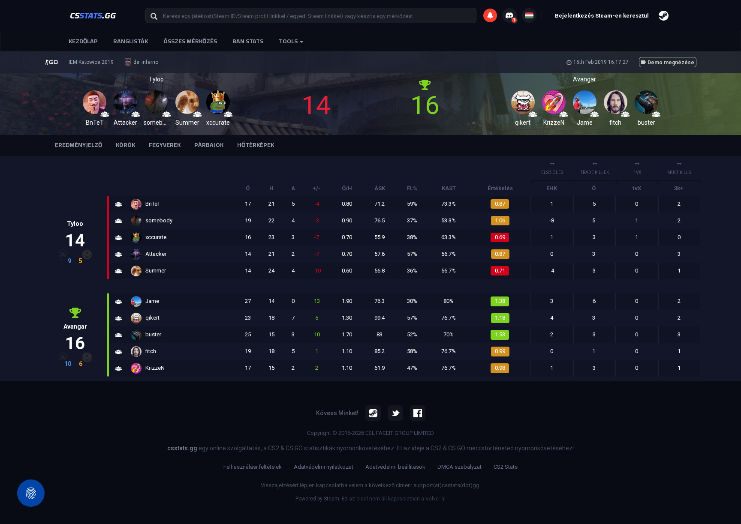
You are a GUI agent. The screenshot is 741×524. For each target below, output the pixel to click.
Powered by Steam (317, 499)
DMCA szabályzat (459, 467)
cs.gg (93, 15)
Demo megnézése (670, 63)
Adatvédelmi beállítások (395, 467)
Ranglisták (130, 41)
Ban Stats (247, 41)
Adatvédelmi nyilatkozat (323, 467)
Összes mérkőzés (190, 41)
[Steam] (373, 413)
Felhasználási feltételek (252, 467)
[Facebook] (417, 413)
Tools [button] (289, 41)
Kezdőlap (83, 41)
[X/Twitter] (395, 413)
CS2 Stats (506, 467)
